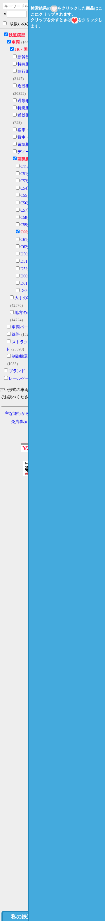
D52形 (26, 269)
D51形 (26, 261)
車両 (16, 42)
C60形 (26, 232)
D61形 (26, 283)
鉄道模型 (17, 35)
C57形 (25, 210)
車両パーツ (22, 327)
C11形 (25, 166)
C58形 (25, 217)
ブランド (17, 371)
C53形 (25, 181)
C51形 (25, 174)
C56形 (25, 203)
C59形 (25, 225)
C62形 (25, 247)
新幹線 (24, 57)
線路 (16, 334)
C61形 (25, 239)
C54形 (25, 188)
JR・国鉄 (23, 49)
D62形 (26, 290)
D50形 (26, 254)
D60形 (26, 276)
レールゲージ (21, 378)
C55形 (25, 195)
